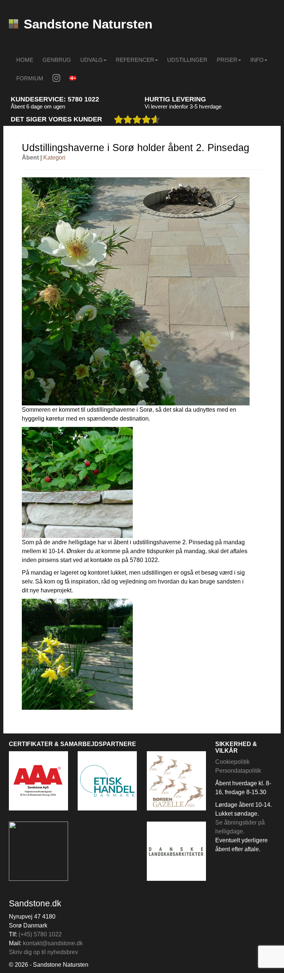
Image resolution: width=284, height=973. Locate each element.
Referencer (135, 60)
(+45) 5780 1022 (40, 934)
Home (24, 60)
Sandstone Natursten (88, 24)
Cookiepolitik (232, 762)
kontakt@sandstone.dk (53, 943)
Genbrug (57, 60)
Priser (227, 60)
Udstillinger (187, 60)
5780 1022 (83, 99)
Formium (29, 78)
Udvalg (91, 60)
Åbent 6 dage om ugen (38, 106)
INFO (257, 60)
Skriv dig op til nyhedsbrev (43, 952)
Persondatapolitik (238, 771)
